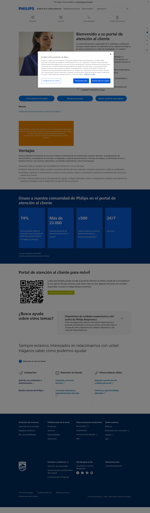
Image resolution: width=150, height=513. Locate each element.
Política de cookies (89, 74)
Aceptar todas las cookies (100, 81)
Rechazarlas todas (81, 81)
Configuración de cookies (51, 81)
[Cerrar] (110, 54)
